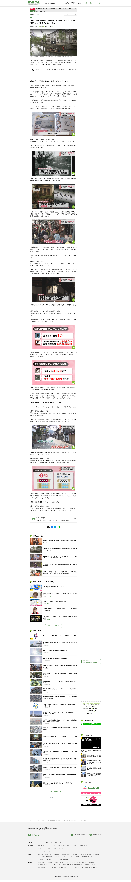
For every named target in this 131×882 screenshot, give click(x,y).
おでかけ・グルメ (87, 706)
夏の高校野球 (40, 859)
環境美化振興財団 (41, 867)
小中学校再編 (39, 8)
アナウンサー (60, 3)
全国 (44, 11)
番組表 (91, 3)
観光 (51, 26)
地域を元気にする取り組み (73, 3)
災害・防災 (91, 710)
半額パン (71, 8)
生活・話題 (97, 704)
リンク (93, 864)
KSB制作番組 (48, 848)
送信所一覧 (53, 864)
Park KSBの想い (72, 862)
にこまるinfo (57, 845)
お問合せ (99, 3)
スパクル (75, 854)
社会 (92, 704)
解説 (46, 26)
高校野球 (95, 708)
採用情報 (86, 3)
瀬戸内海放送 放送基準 (42, 864)
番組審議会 (91, 862)
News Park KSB (41, 845)
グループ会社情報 (86, 867)
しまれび (82, 854)
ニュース (47, 3)
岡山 (37, 11)
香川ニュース (58, 842)
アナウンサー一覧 (41, 851)
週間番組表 (40, 848)
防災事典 (97, 854)
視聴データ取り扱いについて (64, 864)
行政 (93, 706)
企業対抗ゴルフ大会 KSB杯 (62, 859)
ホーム (31, 820)
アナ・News (51, 851)
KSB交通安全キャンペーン (88, 856)
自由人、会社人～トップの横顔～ (70, 845)
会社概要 (50, 862)
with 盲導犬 (58, 856)
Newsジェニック (84, 845)
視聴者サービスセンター (60, 862)
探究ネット (89, 854)
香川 (41, 11)
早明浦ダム (77, 8)
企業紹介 (80, 3)
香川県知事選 (52, 8)
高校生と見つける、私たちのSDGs (45, 856)
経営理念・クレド (41, 862)
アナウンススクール (68, 856)
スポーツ (85, 710)
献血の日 (45, 8)
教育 (90, 708)
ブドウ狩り (58, 8)
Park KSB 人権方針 (75, 867)
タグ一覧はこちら (90, 713)
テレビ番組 (52, 3)
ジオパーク (65, 8)
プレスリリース (82, 862)
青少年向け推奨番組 (58, 848)
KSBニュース (40, 842)
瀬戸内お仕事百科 (66, 854)
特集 (31, 17)
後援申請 (95, 867)
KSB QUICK (56, 854)
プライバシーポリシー (53, 867)
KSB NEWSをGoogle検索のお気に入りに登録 (90, 661)
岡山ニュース (49, 842)
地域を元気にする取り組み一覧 (44, 854)
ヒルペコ (49, 845)
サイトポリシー (64, 867)
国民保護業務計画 (78, 864)
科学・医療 (86, 708)
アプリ (95, 3)
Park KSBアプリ (49, 859)
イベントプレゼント (66, 3)
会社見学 (77, 856)
